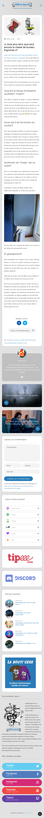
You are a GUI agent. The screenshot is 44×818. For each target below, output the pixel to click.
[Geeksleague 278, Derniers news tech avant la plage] (9, 624)
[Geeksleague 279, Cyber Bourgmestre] (9, 614)
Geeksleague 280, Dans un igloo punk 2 (25, 603)
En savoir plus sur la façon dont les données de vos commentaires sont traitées (20, 486)
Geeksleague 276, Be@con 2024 (25, 643)
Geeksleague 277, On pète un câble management (26, 634)
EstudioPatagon (28, 813)
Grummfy (22, 361)
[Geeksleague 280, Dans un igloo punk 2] (9, 603)
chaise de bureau (30, 340)
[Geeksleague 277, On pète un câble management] (9, 634)
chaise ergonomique (10, 343)
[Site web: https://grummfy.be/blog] (22, 377)
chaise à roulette (20, 340)
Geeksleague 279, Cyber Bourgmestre (22, 613)
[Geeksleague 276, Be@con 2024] (9, 644)
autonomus (10, 340)
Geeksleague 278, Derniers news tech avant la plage (27, 623)
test (26, 343)
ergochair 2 (20, 343)
